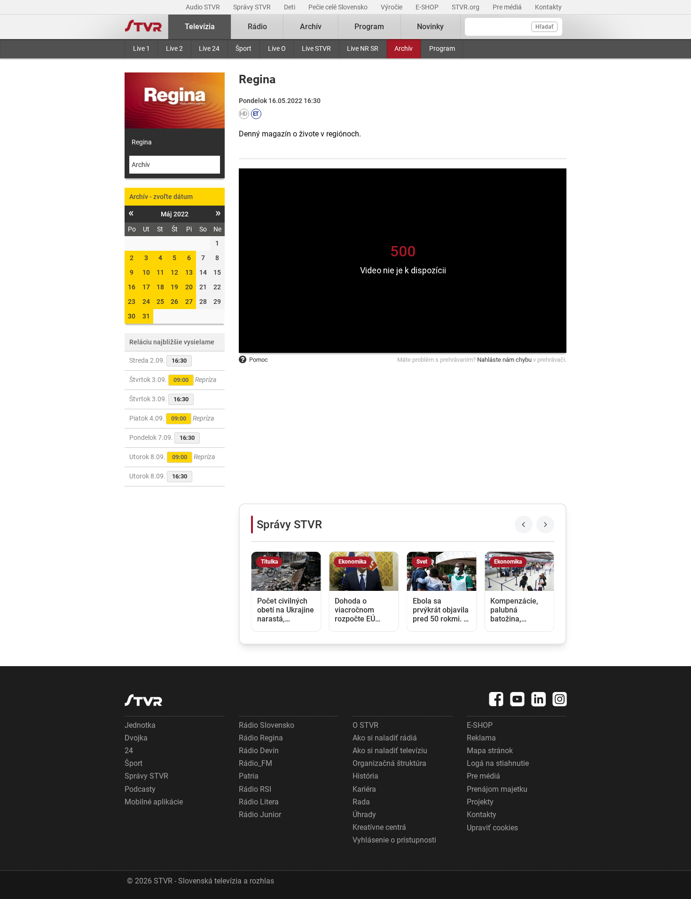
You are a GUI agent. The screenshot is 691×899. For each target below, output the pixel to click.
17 (146, 287)
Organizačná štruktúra (389, 763)
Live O (277, 48)
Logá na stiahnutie (498, 763)
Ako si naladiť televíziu (390, 750)
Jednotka (140, 725)
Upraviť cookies (492, 827)
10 (146, 272)
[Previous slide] (524, 524)
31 (146, 316)
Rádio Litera (259, 801)
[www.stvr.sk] (143, 700)
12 (174, 272)
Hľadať (544, 27)
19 (174, 287)
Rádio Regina (261, 737)
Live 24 (209, 48)
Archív (403, 48)
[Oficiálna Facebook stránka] (496, 699)
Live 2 (174, 48)
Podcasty (140, 789)
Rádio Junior (260, 814)
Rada (361, 801)
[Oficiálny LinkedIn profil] (538, 699)
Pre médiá (508, 7)
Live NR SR (362, 48)
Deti (290, 7)
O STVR (365, 725)
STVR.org (466, 7)
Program (442, 48)
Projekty (480, 801)
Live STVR (316, 48)
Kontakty (548, 7)
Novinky (430, 26)
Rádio (257, 26)
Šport (243, 48)
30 (131, 316)
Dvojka (136, 737)
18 (160, 287)
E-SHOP (428, 7)
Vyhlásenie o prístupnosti (394, 839)
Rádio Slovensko (266, 725)
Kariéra (364, 789)
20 (189, 287)
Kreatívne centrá (379, 827)
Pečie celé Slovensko (338, 7)
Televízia (200, 26)
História (365, 776)
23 (131, 301)
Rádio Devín (259, 750)
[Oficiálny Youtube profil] (517, 699)
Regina (142, 142)
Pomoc (258, 359)
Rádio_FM (255, 763)
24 (146, 301)
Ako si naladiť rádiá (385, 737)
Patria (249, 776)
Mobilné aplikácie (154, 801)
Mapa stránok (490, 750)
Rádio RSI (255, 789)
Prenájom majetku (497, 789)
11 (160, 272)
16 (131, 287)
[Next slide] (545, 524)
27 (189, 301)
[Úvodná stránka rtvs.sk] (143, 26)
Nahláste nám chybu (504, 359)
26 (174, 301)
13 (189, 272)
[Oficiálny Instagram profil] (559, 699)
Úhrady (364, 814)
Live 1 (141, 48)
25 (160, 301)
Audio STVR (203, 7)
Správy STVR (252, 7)
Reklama (481, 737)
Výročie (392, 7)
